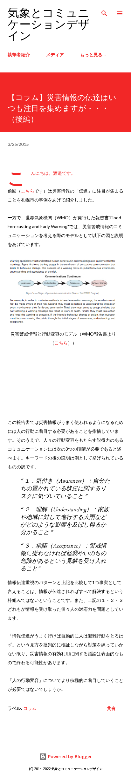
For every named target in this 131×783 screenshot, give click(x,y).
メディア (55, 54)
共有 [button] (111, 708)
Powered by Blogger (69, 756)
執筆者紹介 (19, 54)
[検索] (104, 11)
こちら (27, 191)
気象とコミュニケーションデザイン (49, 24)
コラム (30, 708)
